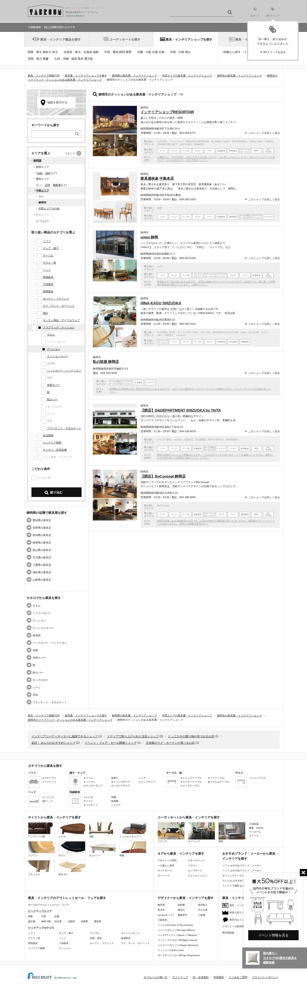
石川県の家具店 (42, 557)
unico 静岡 (149, 237)
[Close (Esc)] (303, 872)
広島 (181, 52)
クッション (53, 349)
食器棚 (114, 801)
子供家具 (48, 284)
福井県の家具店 (42, 572)
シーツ (37, 687)
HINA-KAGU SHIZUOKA (161, 303)
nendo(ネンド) (165, 915)
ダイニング (194, 841)
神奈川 (47, 52)
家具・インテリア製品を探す (60, 39)
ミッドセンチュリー (130, 836)
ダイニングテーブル (191, 778)
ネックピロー (40, 680)
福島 (96, 52)
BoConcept (163, 505)
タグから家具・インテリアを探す (181, 853)
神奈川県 (46, 921)
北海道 (87, 52)
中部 (107, 52)
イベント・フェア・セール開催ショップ (110, 743)
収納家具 (48, 277)
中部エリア (42, 190)
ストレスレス (176, 141)
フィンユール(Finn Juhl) (170, 950)
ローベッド (164, 875)
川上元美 (202, 910)
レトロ (62, 836)
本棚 (113, 797)
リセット (70, 153)
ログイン (255, 15)
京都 (161, 52)
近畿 (140, 52)
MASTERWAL (239, 141)
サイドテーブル (216, 778)
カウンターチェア (93, 785)
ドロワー (192, 865)
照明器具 (48, 291)
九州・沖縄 (61, 58)
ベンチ (142, 778)
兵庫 (155, 52)
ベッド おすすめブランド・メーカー (241, 870)
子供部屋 (254, 824)
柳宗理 (161, 905)
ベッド (47, 269)
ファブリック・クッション (59, 327)
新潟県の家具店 (42, 535)
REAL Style (256, 141)
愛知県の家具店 (42, 520)
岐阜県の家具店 (42, 542)
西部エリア (42, 166)
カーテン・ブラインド (56, 298)
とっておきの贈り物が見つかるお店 (191, 736)
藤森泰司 (182, 915)
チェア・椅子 (51, 248)
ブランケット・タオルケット (64, 428)
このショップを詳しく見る (264, 132)
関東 (31, 52)
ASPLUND (185, 144)
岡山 (188, 52)
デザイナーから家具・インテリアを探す (186, 898)
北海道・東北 (72, 52)
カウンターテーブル (191, 781)
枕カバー (52, 399)
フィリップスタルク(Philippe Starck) (177, 940)
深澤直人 (202, 905)
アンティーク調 (36, 836)
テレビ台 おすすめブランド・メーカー (243, 880)
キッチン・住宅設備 (55, 449)
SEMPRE (199, 144)
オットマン (89, 781)
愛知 (115, 52)
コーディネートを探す (125, 39)
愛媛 (45, 58)
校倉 (159, 208)
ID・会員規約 (201, 977)
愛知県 (97, 921)
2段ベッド (47, 801)
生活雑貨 (48, 435)
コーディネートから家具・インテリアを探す (189, 817)
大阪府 (71, 921)
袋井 (48, 173)
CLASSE (162, 141)
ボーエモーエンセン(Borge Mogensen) (179, 955)
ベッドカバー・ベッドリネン (64, 370)
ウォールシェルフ (197, 875)
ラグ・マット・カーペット (59, 305)
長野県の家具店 (42, 527)
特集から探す (232, 52)
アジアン (33, 855)
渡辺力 (181, 910)
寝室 (220, 841)
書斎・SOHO (256, 828)
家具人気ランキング (240, 912)
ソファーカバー (42, 613)
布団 (35, 650)
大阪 (148, 52)
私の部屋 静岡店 (106, 362)
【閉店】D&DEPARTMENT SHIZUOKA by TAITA (181, 410)
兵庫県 (84, 921)
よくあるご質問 (238, 977)
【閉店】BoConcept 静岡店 (163, 476)
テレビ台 (88, 797)
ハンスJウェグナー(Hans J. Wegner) (177, 935)
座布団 (37, 635)
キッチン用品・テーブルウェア (61, 320)
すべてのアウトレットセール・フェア (48, 905)
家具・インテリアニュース (244, 905)
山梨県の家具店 (42, 579)
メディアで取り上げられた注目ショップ (133, 736)
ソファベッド (49, 781)
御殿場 (57, 184)
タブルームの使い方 (155, 977)
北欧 (91, 836)
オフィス (254, 835)
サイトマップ (180, 977)
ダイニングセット (130, 933)
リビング (162, 841)
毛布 (35, 694)
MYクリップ (272, 15)
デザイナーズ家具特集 (234, 926)
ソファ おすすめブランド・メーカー (241, 865)
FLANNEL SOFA (220, 141)
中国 (173, 52)
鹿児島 (88, 58)
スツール (88, 778)
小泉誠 (201, 915)
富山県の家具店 (42, 550)
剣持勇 (181, 905)
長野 (128, 52)
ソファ (47, 241)
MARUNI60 (232, 439)
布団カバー (53, 385)
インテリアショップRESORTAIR (167, 112)
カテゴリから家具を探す (45, 766)
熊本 (80, 58)
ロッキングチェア (120, 785)
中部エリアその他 (48, 208)
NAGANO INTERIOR (197, 141)
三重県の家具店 (42, 564)
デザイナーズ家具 (167, 860)
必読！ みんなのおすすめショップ (53, 743)
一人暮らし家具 (166, 865)
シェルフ (116, 805)
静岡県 (37, 160)
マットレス (48, 797)
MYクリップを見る (274, 52)
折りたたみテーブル (218, 781)
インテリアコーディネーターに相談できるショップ (64, 736)
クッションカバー (57, 356)
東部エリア (42, 178)
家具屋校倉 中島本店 (157, 178)
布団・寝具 (96, 938)
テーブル (48, 255)
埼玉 (55, 52)
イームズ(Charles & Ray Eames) (175, 925)
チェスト (88, 801)
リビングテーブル (189, 785)
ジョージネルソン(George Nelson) (176, 930)
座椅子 (114, 778)
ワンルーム (255, 831)
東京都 (31, 921)
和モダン (63, 874)
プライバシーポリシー (265, 977)
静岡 (122, 52)
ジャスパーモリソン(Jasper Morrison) (178, 945)
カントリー (95, 855)
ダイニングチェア (120, 781)
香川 (39, 58)
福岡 (74, 58)
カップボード (195, 870)
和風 (121, 855)
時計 (45, 313)
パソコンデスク (257, 778)
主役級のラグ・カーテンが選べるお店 (170, 743)
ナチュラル (34, 874)
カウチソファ (49, 778)
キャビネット (90, 805)
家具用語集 (228, 932)
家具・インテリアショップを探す (189, 39)
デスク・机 (49, 262)
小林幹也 (162, 920)
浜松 (40, 173)
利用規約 (218, 977)
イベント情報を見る (273, 935)
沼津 (47, 184)
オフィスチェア (147, 781)
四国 (31, 58)
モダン (62, 855)
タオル (51, 334)
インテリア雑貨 (52, 442)
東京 (39, 52)
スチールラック (196, 860)
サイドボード (165, 870)
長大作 (161, 910)
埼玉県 (58, 921)
